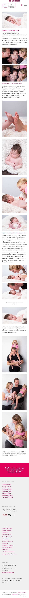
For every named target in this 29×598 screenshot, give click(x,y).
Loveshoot (5, 543)
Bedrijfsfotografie (6, 489)
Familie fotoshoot (7, 537)
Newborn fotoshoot (7, 497)
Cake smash (5, 532)
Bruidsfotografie (6, 530)
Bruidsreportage (6, 493)
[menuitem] (20, 5)
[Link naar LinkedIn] (25, 596)
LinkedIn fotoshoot (7, 488)
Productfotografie (7, 491)
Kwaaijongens (15, 594)
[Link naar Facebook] (21, 596)
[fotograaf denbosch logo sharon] (12, 5)
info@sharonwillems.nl (8, 572)
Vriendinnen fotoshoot (8, 552)
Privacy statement (22, 592)
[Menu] (24, 5)
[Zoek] (20, 5)
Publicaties (5, 549)
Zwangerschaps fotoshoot (9, 554)
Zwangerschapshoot (7, 495)
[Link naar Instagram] (23, 596)
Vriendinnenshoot (6, 486)
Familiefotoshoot (6, 484)
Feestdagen (5, 539)
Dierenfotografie (7, 534)
